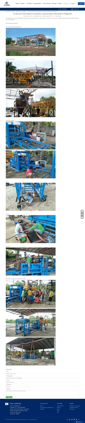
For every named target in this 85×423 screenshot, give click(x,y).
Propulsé (59, 16)
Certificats (42, 409)
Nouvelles (29, 3)
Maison (17, 3)
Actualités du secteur (74, 407)
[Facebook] (67, 419)
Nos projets (72, 409)
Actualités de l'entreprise (75, 405)
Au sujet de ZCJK (37, 3)
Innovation (54, 3)
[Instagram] (74, 419)
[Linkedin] (70, 419)
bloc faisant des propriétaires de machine (48, 407)
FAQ (58, 412)
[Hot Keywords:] (69, 3)
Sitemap (58, 407)
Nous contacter (46, 3)
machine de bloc (60, 405)
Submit (9, 397)
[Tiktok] (79, 419)
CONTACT (81, 3)
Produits (22, 3)
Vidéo (58, 410)
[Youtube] (72, 419)
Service (41, 405)
